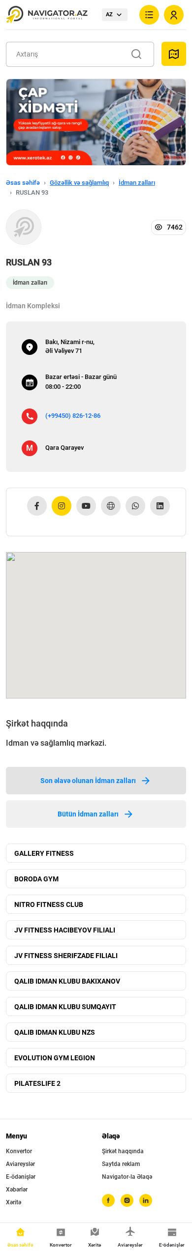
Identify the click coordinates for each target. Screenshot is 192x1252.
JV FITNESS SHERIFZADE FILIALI (66, 956)
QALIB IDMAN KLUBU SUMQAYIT (65, 1007)
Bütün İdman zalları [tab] (88, 814)
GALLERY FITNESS (44, 853)
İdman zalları (137, 182)
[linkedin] (145, 1200)
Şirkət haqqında (123, 1151)
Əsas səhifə (23, 182)
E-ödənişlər (20, 1176)
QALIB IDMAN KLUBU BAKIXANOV (67, 981)
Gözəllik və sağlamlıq (79, 182)
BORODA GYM (36, 879)
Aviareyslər (20, 1164)
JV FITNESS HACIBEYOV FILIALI (64, 930)
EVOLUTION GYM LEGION (54, 1058)
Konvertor (19, 1151)
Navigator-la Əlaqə (127, 1176)
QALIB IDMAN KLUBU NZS (54, 1032)
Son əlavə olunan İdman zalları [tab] (88, 781)
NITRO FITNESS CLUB (48, 904)
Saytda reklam (121, 1164)
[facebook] (108, 1200)
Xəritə (13, 1202)
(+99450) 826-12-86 (72, 415)
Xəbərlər (17, 1189)
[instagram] (127, 1200)
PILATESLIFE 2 (37, 1083)
